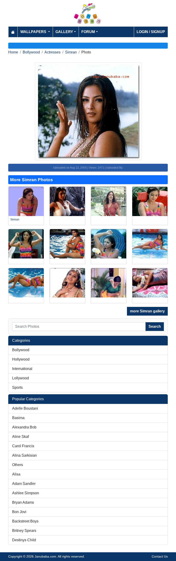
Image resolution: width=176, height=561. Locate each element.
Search (154, 326)
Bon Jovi (19, 512)
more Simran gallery (147, 311)
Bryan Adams (23, 502)
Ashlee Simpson (25, 493)
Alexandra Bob (24, 427)
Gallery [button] (64, 32)
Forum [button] (88, 32)
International (22, 369)
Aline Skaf (20, 437)
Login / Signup (151, 32)
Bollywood (31, 52)
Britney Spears (24, 531)
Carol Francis (23, 446)
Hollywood (21, 359)
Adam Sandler (24, 484)
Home (13, 52)
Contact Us (160, 556)
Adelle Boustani (25, 408)
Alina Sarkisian (24, 455)
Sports (17, 387)
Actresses (52, 52)
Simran (71, 52)
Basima (18, 418)
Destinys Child (24, 540)
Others (17, 465)
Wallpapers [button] (33, 32)
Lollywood (20, 378)
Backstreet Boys (25, 521)
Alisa (16, 474)
